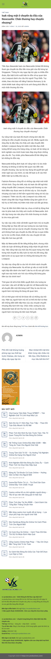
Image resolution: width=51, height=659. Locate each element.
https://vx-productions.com (31, 608)
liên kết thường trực (41, 326)
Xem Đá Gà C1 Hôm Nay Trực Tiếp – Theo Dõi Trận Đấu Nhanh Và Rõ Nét (28, 424)
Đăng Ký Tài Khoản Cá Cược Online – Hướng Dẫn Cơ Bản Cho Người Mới (27, 473)
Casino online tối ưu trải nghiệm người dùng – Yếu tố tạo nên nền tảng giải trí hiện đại (28, 493)
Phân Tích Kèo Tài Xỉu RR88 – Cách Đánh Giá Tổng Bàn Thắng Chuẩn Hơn (28, 503)
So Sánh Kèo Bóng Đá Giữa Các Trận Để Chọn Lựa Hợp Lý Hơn (28, 553)
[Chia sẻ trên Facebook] (19, 318)
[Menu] (3, 4)
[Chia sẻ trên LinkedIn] (36, 318)
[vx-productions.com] (25, 4)
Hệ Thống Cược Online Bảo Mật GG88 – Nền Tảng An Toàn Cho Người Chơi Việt (27, 444)
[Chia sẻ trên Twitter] (23, 318)
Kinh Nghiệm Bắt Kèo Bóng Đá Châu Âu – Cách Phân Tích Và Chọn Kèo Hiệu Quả (29, 464)
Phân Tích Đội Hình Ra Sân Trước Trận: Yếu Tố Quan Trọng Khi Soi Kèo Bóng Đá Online (28, 434)
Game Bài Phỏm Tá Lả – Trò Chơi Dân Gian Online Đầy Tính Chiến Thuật (27, 483)
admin (26, 26)
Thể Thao (5, 12)
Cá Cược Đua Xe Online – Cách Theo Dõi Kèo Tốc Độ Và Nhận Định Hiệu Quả (28, 533)
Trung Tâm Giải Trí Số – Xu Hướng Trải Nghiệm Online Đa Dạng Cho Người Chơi (29, 454)
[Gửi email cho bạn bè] (28, 318)
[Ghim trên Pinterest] (32, 318)
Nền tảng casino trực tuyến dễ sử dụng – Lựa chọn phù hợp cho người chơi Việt (28, 513)
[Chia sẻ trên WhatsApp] (15, 318)
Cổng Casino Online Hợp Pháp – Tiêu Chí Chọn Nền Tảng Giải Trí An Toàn (28, 543)
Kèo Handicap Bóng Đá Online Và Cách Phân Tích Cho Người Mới (27, 523)
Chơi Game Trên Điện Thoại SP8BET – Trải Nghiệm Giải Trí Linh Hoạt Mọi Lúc (27, 414)
